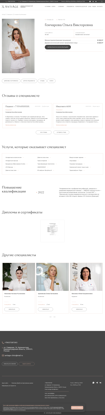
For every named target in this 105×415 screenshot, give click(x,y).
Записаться (12, 309)
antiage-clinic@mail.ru (14, 355)
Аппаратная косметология (13, 157)
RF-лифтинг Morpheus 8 (45, 170)
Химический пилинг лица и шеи (79, 167)
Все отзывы (43, 132)
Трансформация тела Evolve (46, 164)
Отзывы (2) (50, 19)
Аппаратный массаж (12, 160)
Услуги (51, 80)
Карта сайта (5, 383)
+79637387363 (11, 1)
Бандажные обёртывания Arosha (15, 164)
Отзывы (42, 80)
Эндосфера (73, 160)
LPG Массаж (9, 167)
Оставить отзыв (61, 132)
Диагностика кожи (43, 157)
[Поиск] (102, 1)
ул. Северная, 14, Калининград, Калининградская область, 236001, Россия (39, 1)
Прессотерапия (42, 160)
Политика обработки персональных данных (22, 383)
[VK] (95, 1)
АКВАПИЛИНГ (42, 167)
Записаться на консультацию (57, 47)
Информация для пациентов (9, 385)
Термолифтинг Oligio (76, 170)
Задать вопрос (26, 363)
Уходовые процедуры (76, 164)
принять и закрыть (77, 407)
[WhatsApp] (89, 1)
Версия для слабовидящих (53, 413)
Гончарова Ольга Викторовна (13, 112)
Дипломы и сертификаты (11, 80)
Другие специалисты (29, 80)
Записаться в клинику (10, 363)
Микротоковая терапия (76, 157)
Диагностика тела (11, 170)
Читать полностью (10, 125)
